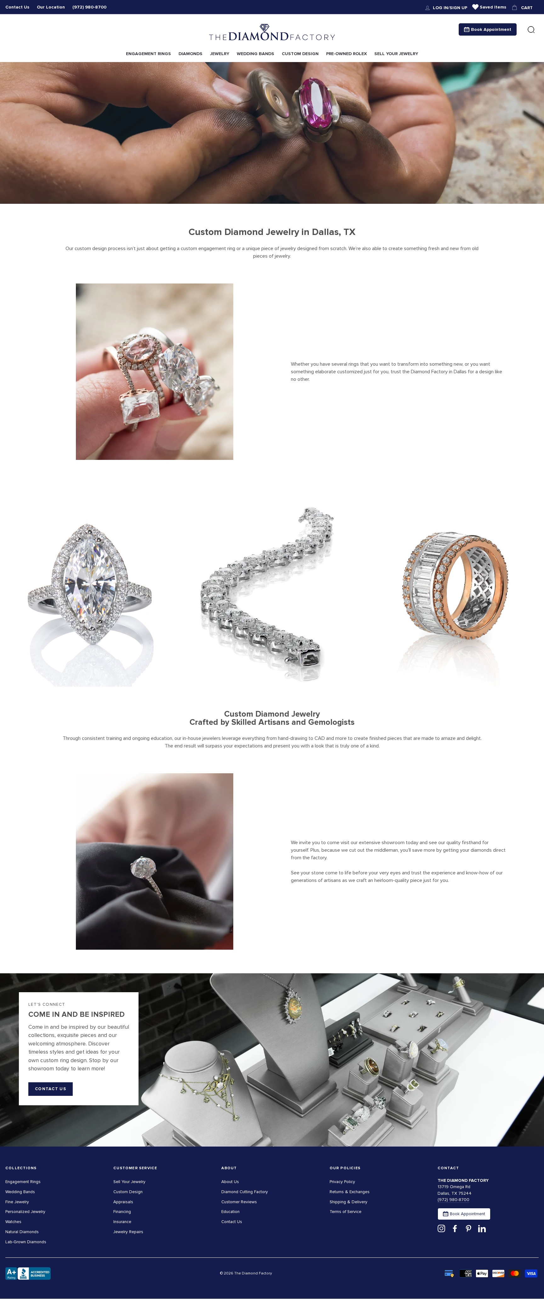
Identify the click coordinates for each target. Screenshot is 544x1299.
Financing (122, 1211)
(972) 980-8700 (89, 7)
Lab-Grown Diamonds (25, 1242)
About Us (230, 1181)
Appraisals (123, 1202)
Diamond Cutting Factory (244, 1191)
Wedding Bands (20, 1191)
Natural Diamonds (22, 1231)
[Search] (531, 30)
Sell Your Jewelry (129, 1181)
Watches (13, 1221)
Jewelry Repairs (128, 1231)
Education (230, 1211)
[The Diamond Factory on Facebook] (455, 1228)
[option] (272, 133)
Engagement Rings (23, 1181)
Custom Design (128, 1191)
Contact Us (17, 7)
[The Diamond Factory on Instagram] (441, 1228)
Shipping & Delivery (348, 1202)
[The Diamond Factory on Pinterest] (468, 1228)
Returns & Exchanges (350, 1191)
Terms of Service (345, 1211)
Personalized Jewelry (25, 1211)
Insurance (122, 1221)
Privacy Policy (342, 1181)
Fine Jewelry (17, 1202)
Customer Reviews (239, 1202)
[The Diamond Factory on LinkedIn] (482, 1228)
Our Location (51, 7)
